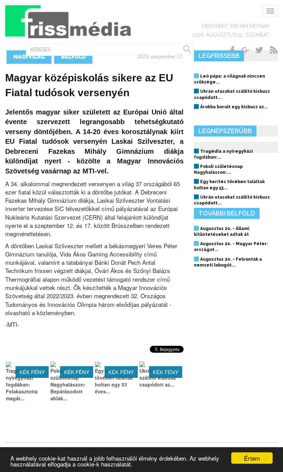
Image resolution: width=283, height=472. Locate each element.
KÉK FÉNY (32, 371)
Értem (252, 458)
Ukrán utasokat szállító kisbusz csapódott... (232, 94)
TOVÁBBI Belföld (226, 213)
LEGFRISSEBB (219, 55)
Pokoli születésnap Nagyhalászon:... (218, 169)
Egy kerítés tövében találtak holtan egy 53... (229, 184)
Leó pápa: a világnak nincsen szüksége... (229, 79)
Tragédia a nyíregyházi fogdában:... (223, 154)
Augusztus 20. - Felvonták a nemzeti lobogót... (228, 262)
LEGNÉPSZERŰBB (225, 130)
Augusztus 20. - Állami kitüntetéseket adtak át (222, 231)
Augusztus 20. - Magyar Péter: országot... (231, 246)
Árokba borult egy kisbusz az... (234, 106)
